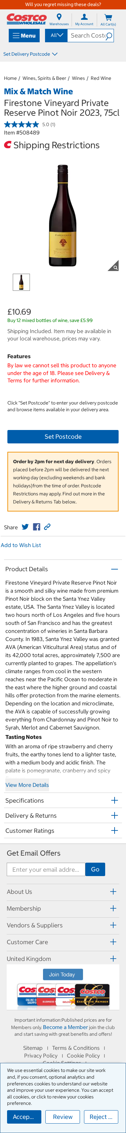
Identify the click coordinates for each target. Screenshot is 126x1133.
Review (63, 1117)
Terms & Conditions (76, 1047)
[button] (110, 35)
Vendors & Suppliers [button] (35, 925)
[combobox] (55, 35)
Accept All (27, 1117)
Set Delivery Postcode (26, 54)
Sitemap (33, 1047)
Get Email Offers (33, 853)
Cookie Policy (83, 1055)
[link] (25, 527)
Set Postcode (63, 436)
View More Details (27, 784)
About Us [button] (19, 892)
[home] (27, 18)
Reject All (103, 1117)
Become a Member (65, 1027)
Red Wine (101, 78)
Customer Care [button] (27, 942)
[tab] (63, 891)
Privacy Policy (40, 1055)
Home (10, 78)
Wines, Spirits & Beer (44, 78)
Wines (78, 78)
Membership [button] (24, 908)
